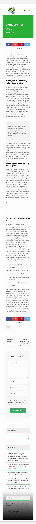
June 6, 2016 (10, 32)
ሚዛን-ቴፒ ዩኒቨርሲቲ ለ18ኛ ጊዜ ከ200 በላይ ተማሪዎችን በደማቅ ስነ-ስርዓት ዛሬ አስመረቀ (18, 487)
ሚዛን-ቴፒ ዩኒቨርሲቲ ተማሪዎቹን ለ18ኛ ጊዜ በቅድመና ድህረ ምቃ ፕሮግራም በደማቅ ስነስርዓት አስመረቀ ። (18, 466)
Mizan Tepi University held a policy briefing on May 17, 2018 (18, 473)
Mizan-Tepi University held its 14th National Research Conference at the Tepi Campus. (18, 480)
